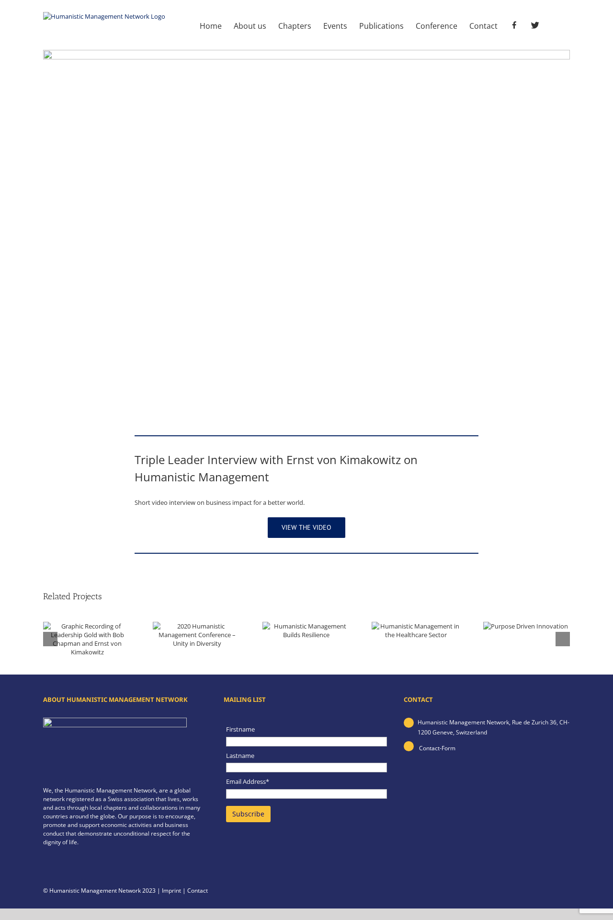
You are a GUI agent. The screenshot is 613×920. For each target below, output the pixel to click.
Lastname (240, 755)
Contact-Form (436, 748)
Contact (197, 890)
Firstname (240, 729)
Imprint (171, 890)
